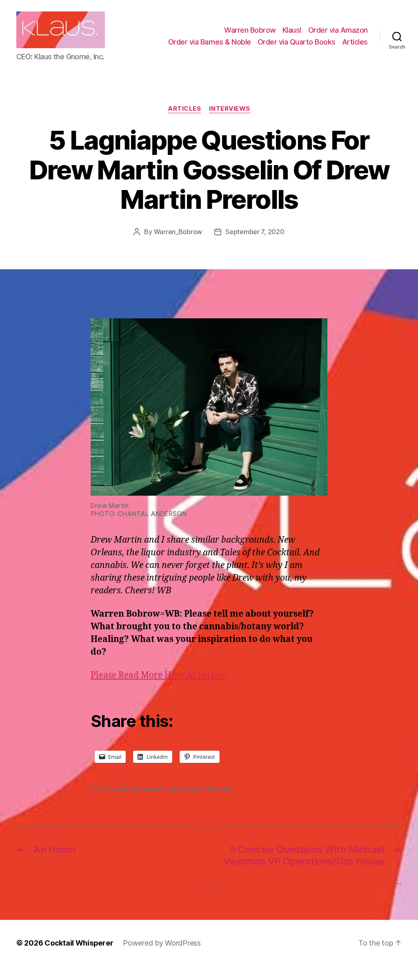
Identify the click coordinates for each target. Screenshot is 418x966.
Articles (355, 42)
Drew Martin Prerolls (200, 789)
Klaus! (292, 30)
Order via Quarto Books (297, 42)
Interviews (229, 108)
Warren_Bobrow (178, 232)
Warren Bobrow (250, 30)
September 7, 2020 (254, 232)
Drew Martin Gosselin (134, 789)
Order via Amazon (338, 30)
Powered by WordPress (162, 943)
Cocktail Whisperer (78, 943)
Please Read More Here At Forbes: (159, 675)
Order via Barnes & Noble (209, 42)
